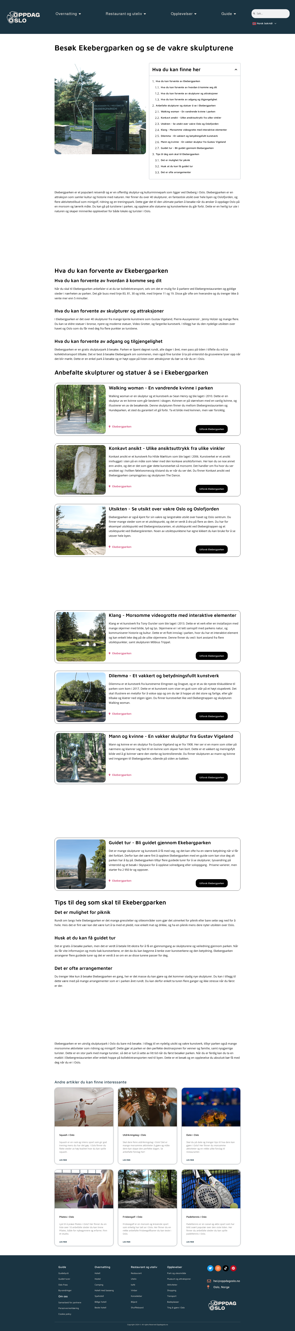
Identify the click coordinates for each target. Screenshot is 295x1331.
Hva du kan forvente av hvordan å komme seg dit (189, 87)
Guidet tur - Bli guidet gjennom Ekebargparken (187, 148)
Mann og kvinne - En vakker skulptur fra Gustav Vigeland (193, 142)
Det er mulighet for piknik (175, 160)
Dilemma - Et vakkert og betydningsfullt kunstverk (189, 136)
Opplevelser (182, 14)
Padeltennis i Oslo (196, 1216)
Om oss (63, 1296)
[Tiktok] (226, 1268)
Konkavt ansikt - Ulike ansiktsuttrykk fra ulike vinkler (191, 117)
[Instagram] (218, 1268)
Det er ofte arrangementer (176, 172)
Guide (226, 14)
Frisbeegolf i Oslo (132, 1216)
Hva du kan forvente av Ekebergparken (178, 81)
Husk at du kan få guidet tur (177, 166)
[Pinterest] (233, 1268)
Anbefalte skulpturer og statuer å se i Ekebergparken (186, 105)
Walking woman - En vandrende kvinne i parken (188, 111)
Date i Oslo (192, 1135)
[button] (236, 69)
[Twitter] (210, 1268)
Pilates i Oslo (66, 1216)
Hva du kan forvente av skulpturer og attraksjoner (189, 93)
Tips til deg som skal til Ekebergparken (177, 154)
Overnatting (66, 14)
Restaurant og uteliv (124, 14)
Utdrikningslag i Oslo (134, 1135)
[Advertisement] (147, 242)
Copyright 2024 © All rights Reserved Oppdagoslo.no (147, 1324)
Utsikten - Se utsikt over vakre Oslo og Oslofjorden (189, 124)
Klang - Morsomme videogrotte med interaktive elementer (194, 129)
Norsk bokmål (264, 23)
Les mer (63, 1160)
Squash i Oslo (66, 1135)
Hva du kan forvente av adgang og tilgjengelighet (189, 99)
